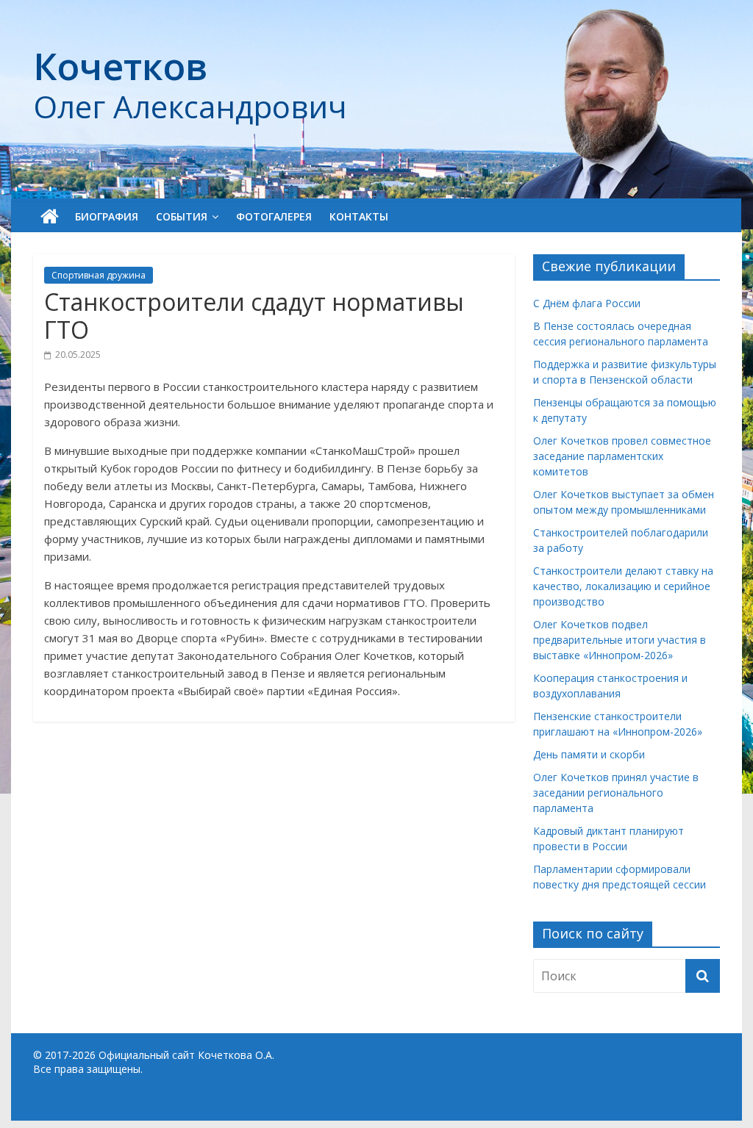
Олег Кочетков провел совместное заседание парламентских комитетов (622, 456)
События (181, 216)
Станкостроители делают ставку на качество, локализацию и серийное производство (623, 586)
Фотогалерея (274, 216)
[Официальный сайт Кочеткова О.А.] (49, 216)
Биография (106, 216)
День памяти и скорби (589, 754)
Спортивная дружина (98, 275)
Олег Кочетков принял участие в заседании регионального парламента (616, 792)
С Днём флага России (586, 303)
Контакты (358, 216)
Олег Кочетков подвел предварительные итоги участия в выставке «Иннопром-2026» (619, 639)
